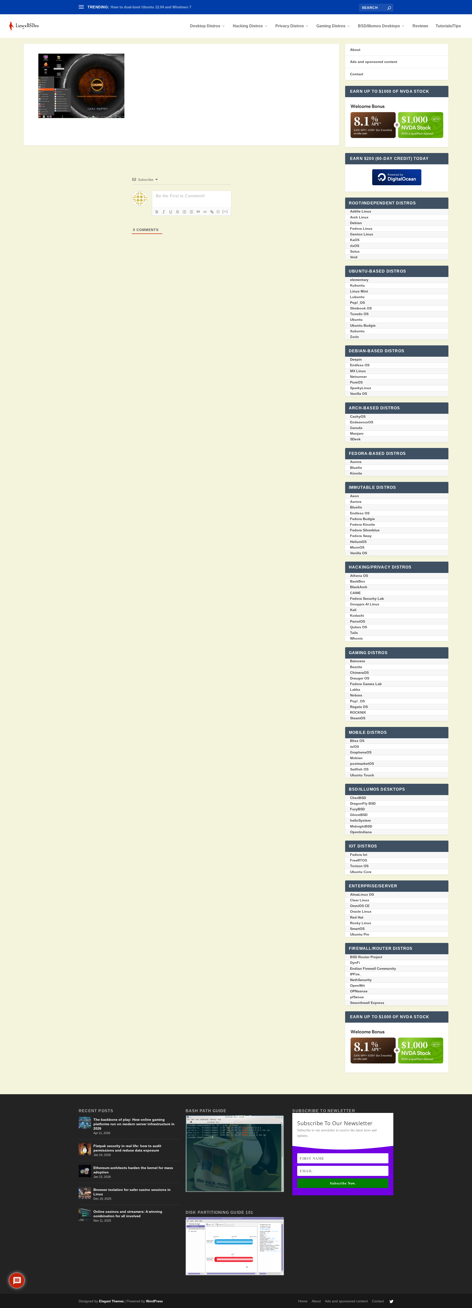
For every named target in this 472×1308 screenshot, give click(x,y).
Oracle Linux (360, 911)
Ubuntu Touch (362, 775)
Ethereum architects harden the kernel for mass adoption (133, 1170)
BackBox (357, 581)
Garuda (356, 428)
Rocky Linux (360, 923)
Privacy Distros (289, 26)
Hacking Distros (248, 26)
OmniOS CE (359, 906)
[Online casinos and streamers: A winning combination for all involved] (85, 1215)
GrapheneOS (360, 752)
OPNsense (359, 991)
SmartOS (357, 929)
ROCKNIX (358, 712)
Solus (355, 251)
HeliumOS (358, 542)
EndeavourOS (361, 422)
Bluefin (356, 468)
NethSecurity (361, 980)
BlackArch (358, 587)
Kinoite (356, 473)
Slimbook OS (361, 308)
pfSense (357, 997)
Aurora (355, 462)
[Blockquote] (198, 212)
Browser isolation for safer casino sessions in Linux (132, 1192)
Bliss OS (357, 741)
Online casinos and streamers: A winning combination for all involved (127, 1214)
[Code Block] (205, 212)
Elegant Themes (111, 1301)
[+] (225, 211)
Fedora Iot (358, 855)
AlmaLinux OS (362, 894)
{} (218, 211)
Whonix (356, 638)
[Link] (211, 212)
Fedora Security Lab (367, 598)
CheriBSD (358, 798)
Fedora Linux (361, 229)
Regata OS (359, 707)
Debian (356, 223)
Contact (356, 74)
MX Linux (358, 371)
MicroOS (357, 547)
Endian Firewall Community (373, 968)
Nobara (356, 695)
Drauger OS (359, 678)
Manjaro (357, 433)
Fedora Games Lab (366, 684)
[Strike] (177, 212)
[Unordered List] (191, 212)
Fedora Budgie (362, 519)
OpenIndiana (361, 832)
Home (303, 1301)
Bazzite (356, 667)
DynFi (355, 963)
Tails (354, 633)
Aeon (354, 496)
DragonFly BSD (363, 803)
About (355, 50)
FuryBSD (357, 809)
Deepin (356, 359)
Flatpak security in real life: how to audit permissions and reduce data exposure (127, 1148)
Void (353, 257)
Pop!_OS (357, 303)
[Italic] (163, 212)
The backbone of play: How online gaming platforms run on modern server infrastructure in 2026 (134, 1124)
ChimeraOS (359, 673)
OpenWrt (357, 985)
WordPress (154, 1301)
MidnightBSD (361, 826)
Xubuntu (357, 331)
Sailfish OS (359, 769)
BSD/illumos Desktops (379, 26)
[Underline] (170, 212)
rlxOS (354, 246)
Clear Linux (359, 900)
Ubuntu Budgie (363, 325)
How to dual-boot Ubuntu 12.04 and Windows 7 (151, 7)
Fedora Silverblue (365, 530)
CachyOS (358, 416)
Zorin (354, 337)
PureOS (356, 382)
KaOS (354, 240)
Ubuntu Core (360, 872)
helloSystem (360, 820)
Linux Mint (359, 291)
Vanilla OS (358, 394)
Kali (353, 610)
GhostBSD (359, 815)
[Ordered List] (184, 212)
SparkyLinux (360, 388)
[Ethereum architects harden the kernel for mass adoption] (85, 1171)
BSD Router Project (366, 957)
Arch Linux (359, 217)
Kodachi (357, 615)
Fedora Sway (361, 536)
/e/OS (354, 747)
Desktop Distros (205, 26)
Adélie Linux (360, 211)
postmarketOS (362, 764)
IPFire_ (356, 974)
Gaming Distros (330, 26)
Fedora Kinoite (362, 524)
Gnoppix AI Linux (364, 604)
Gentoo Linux (361, 234)
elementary (359, 280)
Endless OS (359, 365)
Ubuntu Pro (359, 934)
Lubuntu (357, 297)
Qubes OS (358, 627)
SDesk (355, 439)
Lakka (355, 690)
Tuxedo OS (359, 314)
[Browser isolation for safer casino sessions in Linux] (85, 1193)
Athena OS (359, 576)
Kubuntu (357, 285)
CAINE (355, 593)
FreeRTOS (358, 860)
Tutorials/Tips (448, 26)
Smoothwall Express (367, 1003)
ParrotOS (357, 621)
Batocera (357, 661)
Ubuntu (356, 320)
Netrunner (358, 377)
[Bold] (156, 212)
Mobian (356, 758)
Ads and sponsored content (373, 62)
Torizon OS (359, 866)
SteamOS (357, 718)
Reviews (420, 26)
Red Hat (356, 917)
